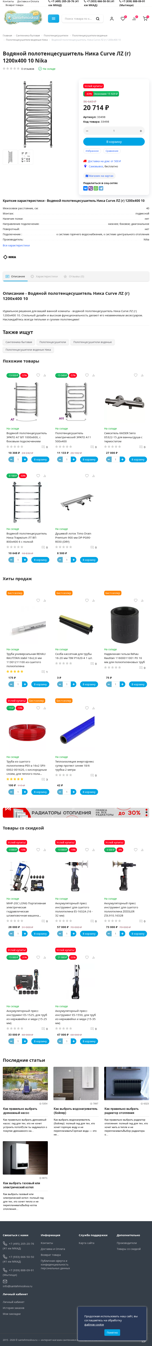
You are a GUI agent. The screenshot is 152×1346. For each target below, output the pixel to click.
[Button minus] (11, 459)
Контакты (47, 1243)
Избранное (92, 151)
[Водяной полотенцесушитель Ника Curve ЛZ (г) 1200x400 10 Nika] (10, 158)
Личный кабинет (13, 1302)
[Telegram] (101, 188)
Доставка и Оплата (53, 1249)
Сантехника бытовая (28, 35)
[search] (97, 18)
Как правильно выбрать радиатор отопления (122, 1111)
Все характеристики (16, 245)
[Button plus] (25, 459)
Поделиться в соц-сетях (100, 183)
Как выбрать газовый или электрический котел (21, 1185)
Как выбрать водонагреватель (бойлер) (76, 1111)
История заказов (13, 1308)
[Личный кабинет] (112, 18)
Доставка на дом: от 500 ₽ (104, 161)
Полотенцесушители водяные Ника (27, 39)
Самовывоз (96, 166)
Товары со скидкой (129, 1249)
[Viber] (90, 188)
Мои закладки (12, 1314)
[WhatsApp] (96, 188)
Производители (127, 1243)
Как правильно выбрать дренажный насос (20, 1111)
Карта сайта (86, 1243)
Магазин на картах (100, 176)
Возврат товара (14, 5)
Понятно (112, 1332)
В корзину (114, 142)
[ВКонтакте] (85, 188)
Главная (7, 35)
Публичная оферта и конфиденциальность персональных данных (55, 1264)
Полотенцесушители (56, 35)
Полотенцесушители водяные (89, 35)
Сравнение (112, 151)
